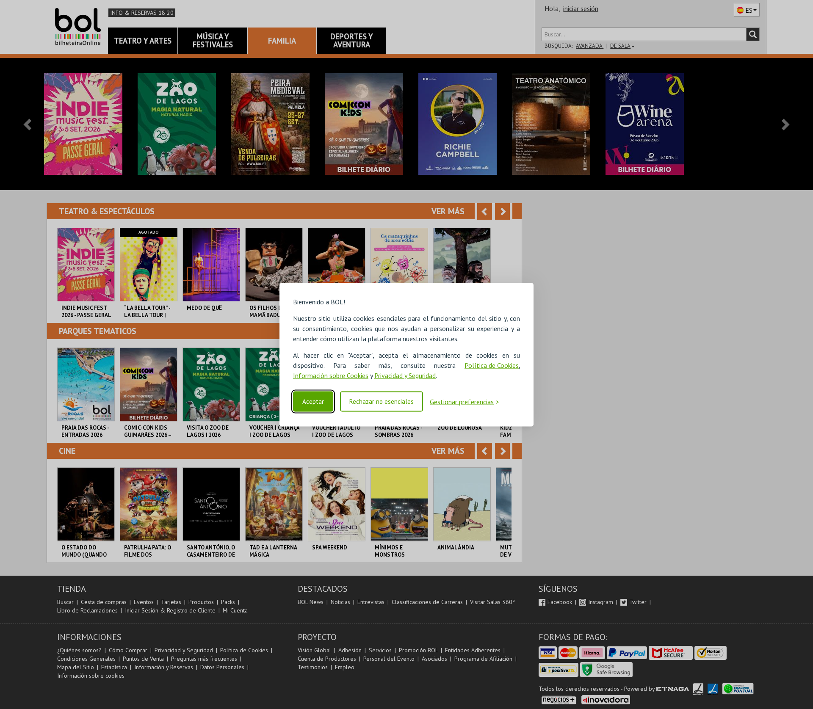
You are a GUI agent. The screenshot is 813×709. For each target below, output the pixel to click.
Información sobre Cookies (330, 375)
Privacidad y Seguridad (405, 375)
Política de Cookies (492, 365)
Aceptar (313, 401)
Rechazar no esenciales (381, 401)
